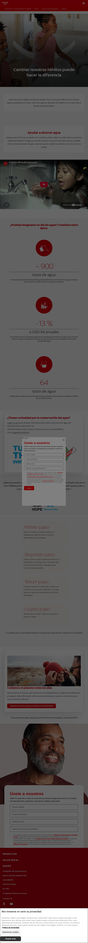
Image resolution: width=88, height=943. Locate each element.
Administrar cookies (10, 932)
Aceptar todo (10, 939)
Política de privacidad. (11, 927)
